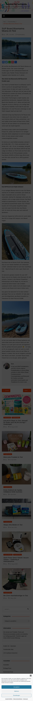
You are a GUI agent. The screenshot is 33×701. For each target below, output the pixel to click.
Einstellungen (16, 695)
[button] (30, 675)
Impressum (25, 698)
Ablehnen (16, 691)
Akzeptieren (16, 687)
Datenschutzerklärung (17, 698)
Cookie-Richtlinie (8, 698)
